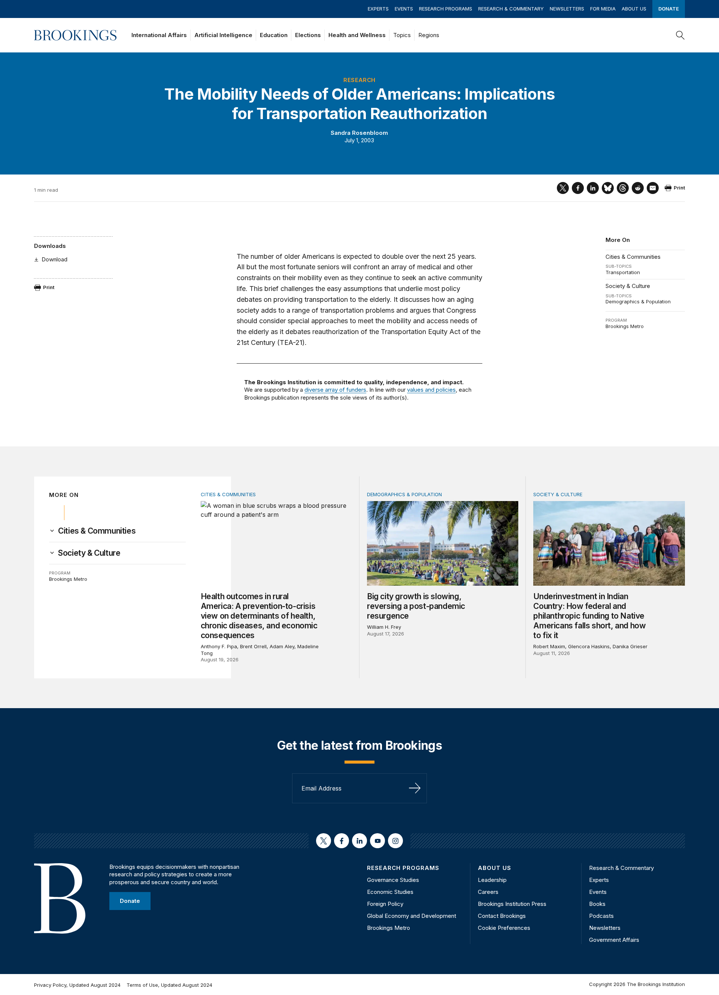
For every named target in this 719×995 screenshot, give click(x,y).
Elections (308, 35)
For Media (603, 9)
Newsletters (567, 9)
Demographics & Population (638, 301)
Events (404, 9)
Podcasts (601, 915)
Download (54, 259)
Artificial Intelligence (223, 35)
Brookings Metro (625, 326)
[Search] (680, 35)
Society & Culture (628, 285)
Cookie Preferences (504, 927)
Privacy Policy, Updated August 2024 (77, 985)
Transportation (623, 272)
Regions (428, 35)
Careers (488, 891)
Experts (378, 9)
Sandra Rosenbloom (359, 132)
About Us (634, 9)
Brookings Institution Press (512, 903)
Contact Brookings (502, 915)
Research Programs (445, 9)
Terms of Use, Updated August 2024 (169, 985)
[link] (97, 531)
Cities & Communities (633, 256)
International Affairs (159, 35)
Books (597, 903)
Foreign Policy (385, 903)
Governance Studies (393, 879)
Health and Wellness (357, 35)
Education (274, 35)
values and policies (431, 389)
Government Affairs (614, 939)
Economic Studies (390, 891)
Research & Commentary (511, 9)
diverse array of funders (335, 389)
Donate (668, 9)
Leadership (492, 879)
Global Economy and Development (411, 915)
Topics (402, 35)
